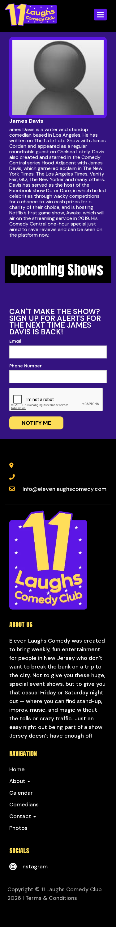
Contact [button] (21, 816)
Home (17, 769)
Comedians (24, 804)
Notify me (36, 423)
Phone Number (25, 366)
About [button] (18, 781)
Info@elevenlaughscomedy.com (64, 489)
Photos (18, 828)
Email (15, 341)
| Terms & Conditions (50, 898)
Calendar (21, 793)
